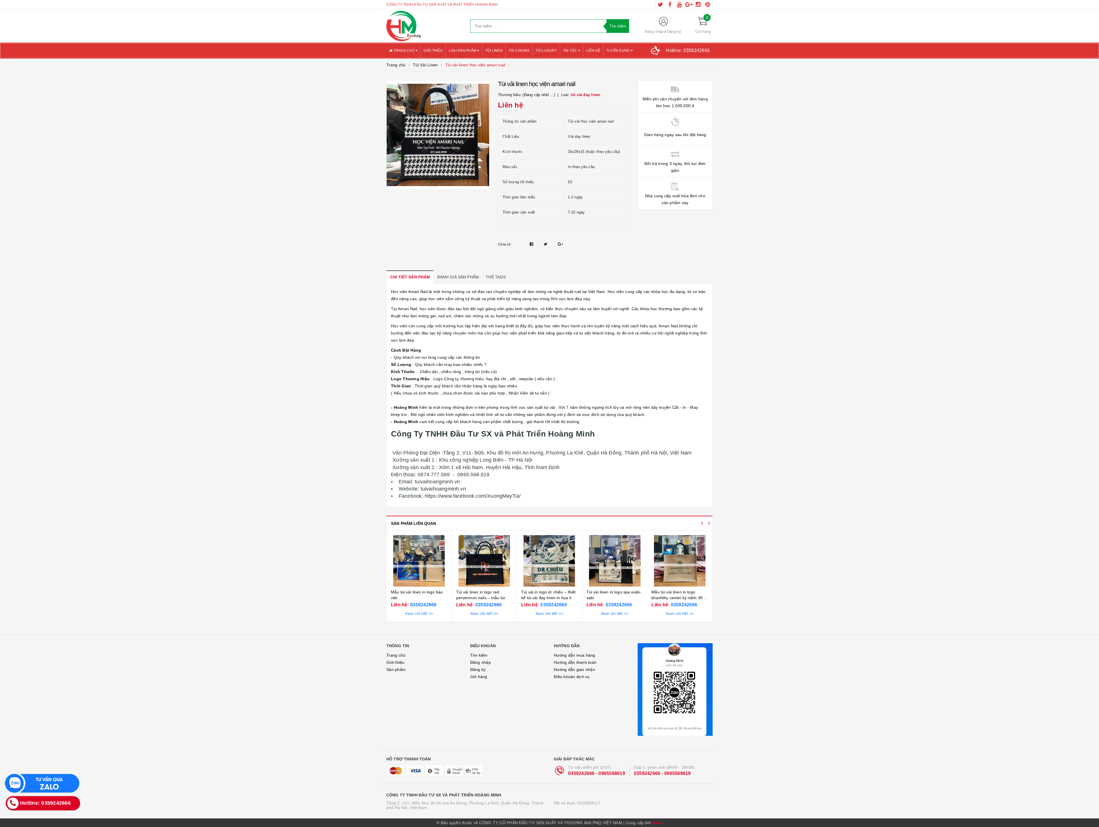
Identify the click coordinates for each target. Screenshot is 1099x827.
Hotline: (688, 50)
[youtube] (679, 4)
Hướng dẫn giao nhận (574, 669)
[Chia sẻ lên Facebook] (532, 244)
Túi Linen (494, 51)
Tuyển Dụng (618, 51)
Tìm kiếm (479, 655)
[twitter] (660, 4)
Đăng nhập (654, 31)
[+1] (560, 244)
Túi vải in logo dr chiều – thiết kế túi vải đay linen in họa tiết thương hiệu (548, 597)
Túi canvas (519, 51)
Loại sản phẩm (463, 51)
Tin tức (570, 51)
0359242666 (423, 604)
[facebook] (670, 4)
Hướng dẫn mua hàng (574, 655)
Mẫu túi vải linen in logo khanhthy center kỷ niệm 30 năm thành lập (677, 597)
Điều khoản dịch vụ (572, 676)
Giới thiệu (433, 51)
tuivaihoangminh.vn (442, 489)
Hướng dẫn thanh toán (575, 662)
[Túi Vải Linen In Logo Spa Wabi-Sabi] (614, 561)
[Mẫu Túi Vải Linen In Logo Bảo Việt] (419, 561)
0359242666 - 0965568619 (596, 773)
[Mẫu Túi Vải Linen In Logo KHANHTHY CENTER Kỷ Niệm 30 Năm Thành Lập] (679, 561)
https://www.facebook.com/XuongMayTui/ (472, 496)
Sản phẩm (396, 669)
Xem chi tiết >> (419, 613)
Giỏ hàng (478, 676)
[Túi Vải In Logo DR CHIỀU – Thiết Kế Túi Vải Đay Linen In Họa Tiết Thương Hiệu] (549, 561)
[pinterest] (707, 4)
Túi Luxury (546, 51)
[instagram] (698, 4)
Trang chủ (404, 51)
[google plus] (688, 4)
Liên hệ (593, 51)
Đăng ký (674, 31)
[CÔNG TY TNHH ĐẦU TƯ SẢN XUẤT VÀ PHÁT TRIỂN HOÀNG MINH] (424, 26)
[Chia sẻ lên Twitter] (546, 244)
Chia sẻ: (504, 244)
